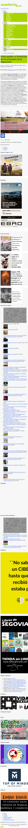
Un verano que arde (7, 348)
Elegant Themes (10, 822)
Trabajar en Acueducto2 (8, 819)
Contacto (5, 816)
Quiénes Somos (7, 818)
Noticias (5, 12)
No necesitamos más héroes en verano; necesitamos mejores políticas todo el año (15, 336)
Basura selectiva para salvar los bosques (12, 342)
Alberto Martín (9, 34)
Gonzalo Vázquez (10, 25)
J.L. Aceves (9, 27)
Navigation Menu (5, 8)
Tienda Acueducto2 (7, 817)
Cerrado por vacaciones (8, 410)
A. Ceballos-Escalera (11, 26)
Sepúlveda (8, 45)
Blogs (4, 813)
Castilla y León (9, 13)
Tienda (5, 50)
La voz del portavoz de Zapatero (10, 430)
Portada (5, 814)
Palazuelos (8, 43)
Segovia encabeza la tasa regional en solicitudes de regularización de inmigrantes (14, 395)
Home (2, 65)
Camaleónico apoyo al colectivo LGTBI (12, 465)
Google (5, 147)
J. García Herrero (10, 28)
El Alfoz (8, 16)
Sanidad (8, 21)
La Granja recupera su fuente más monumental (14, 387)
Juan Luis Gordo (10, 37)
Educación (8, 19)
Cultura (8, 14)
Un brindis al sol (7, 329)
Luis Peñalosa (9, 35)
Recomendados (9, 49)
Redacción (11, 70)
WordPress (22, 822)
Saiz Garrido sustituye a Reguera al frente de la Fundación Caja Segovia (14, 458)
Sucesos (5, 22)
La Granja (8, 41)
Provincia (5, 39)
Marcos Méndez (10, 31)
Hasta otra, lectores (7, 323)
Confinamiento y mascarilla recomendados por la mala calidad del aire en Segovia (14, 360)
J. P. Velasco (9, 30)
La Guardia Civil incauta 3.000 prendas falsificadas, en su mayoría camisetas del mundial (15, 451)
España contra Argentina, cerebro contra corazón (14, 380)
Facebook (5, 148)
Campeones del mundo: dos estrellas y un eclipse (14, 371)
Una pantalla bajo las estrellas (10, 354)
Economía (8, 18)
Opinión (5, 23)
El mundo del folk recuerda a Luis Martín (12, 401)
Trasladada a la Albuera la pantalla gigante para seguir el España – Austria (14, 415)
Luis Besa (8, 32)
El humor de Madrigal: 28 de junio (11, 423)
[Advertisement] (14, 499)
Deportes (8, 17)
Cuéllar (8, 44)
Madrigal (8, 36)
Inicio (4, 11)
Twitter (5, 149)
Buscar (5, 48)
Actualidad (6, 65)
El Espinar (8, 40)
